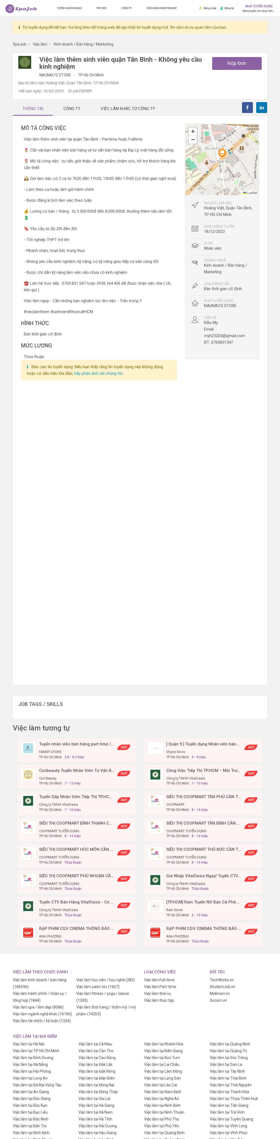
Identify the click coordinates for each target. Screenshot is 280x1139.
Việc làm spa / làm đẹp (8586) (38, 1007)
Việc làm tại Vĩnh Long (228, 1126)
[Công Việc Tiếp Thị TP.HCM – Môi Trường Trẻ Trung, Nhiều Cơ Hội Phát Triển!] (155, 774)
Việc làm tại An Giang (31, 1092)
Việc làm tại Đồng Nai (96, 1085)
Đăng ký (229, 8)
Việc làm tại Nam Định (162, 1092)
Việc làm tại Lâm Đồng (163, 1071)
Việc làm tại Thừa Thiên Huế (234, 1098)
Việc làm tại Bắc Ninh (30, 1119)
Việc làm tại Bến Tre (29, 1126)
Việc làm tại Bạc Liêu (30, 1112)
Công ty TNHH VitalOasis (185, 778)
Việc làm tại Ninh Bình (162, 1105)
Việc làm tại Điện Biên (96, 1078)
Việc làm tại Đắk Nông (96, 1071)
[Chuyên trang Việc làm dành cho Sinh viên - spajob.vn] (21, 8)
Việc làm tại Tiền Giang (229, 1105)
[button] (222, 153)
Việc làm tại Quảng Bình (164, 1133)
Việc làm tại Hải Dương (97, 1126)
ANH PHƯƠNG (50, 936)
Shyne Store (175, 752)
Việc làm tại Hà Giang (96, 1105)
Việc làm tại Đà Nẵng (30, 1064)
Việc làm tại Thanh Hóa (229, 1092)
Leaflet (251, 192)
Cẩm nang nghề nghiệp (161, 8)
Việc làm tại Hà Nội (28, 1044)
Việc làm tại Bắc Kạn (30, 1105)
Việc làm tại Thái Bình (228, 1078)
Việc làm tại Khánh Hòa (163, 1044)
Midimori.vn (220, 993)
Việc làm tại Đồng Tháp (98, 1092)
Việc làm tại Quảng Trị (228, 1051)
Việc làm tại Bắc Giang (32, 1098)
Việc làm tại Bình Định (31, 1133)
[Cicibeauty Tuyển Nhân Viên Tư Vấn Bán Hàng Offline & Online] (28, 774)
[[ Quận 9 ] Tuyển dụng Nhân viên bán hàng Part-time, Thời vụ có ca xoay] (155, 748)
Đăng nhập (209, 8)
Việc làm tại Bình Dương (33, 1057)
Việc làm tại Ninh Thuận (164, 1112)
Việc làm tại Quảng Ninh (230, 1044)
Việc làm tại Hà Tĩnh (95, 1119)
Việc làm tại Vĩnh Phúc (228, 1133)
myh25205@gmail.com (224, 335)
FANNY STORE (50, 752)
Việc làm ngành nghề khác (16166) (42, 1014)
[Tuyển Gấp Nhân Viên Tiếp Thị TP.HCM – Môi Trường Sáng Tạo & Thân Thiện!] (28, 800)
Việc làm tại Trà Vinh (227, 1112)
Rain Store (174, 910)
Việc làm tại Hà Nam (95, 1112)
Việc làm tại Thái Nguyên (231, 1085)
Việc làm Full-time (159, 980)
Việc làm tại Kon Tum (162, 1057)
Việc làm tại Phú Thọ (161, 1119)
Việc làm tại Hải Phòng (32, 1071)
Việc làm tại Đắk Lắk (95, 1064)
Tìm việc (101, 8)
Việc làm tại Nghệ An (161, 1098)
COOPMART (175, 804)
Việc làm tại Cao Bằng (97, 1057)
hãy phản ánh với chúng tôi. (98, 373)
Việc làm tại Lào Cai (160, 1085)
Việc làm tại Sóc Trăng (229, 1057)
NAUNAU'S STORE (55, 75)
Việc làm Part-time (160, 987)
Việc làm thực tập (159, 1000)
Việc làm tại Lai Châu (161, 1064)
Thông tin (32, 108)
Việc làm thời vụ (157, 993)
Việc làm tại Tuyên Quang (231, 1119)
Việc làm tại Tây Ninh (227, 1071)
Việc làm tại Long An (30, 1078)
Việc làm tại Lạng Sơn (162, 1078)
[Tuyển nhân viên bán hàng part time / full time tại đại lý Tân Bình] (28, 748)
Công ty (126, 8)
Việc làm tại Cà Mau (95, 1044)
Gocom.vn (218, 1000)
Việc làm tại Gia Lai (94, 1098)
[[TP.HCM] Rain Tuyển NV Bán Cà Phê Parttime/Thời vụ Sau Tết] (155, 906)
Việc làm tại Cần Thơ (95, 1051)
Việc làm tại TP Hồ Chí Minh (36, 1051)
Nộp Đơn (237, 63)
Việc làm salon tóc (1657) (97, 987)
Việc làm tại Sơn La (226, 1064)
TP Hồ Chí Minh (91, 75)
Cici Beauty (47, 778)
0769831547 (222, 342)
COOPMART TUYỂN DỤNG (59, 831)
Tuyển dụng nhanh (69, 8)
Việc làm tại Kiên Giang (163, 1051)
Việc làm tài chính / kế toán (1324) (42, 1021)
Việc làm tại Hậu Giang (97, 1133)
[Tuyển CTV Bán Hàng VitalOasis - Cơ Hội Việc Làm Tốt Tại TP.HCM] (28, 906)
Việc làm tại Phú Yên (161, 1126)
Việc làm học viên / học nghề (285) (105, 980)
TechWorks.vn (222, 980)
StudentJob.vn (222, 987)
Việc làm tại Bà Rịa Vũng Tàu (37, 1085)
